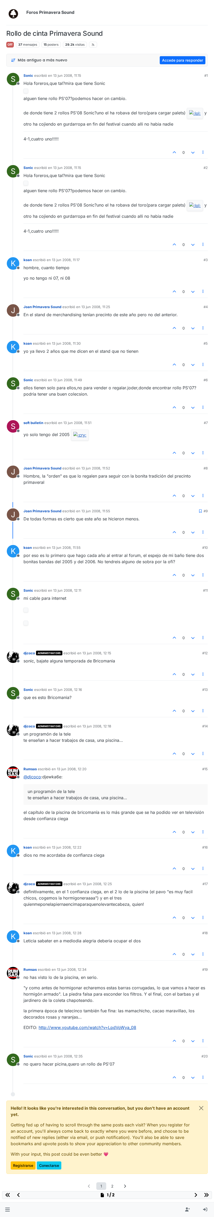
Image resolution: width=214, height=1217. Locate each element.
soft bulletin (33, 423)
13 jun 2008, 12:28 (66, 933)
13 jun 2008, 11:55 (95, 511)
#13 (205, 689)
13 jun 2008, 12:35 (68, 1056)
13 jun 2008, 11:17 (66, 260)
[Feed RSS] (93, 45)
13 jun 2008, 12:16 (67, 689)
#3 (206, 260)
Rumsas (30, 769)
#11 (205, 590)
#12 (205, 653)
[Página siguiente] (125, 1186)
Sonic (28, 75)
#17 (205, 884)
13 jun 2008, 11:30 (66, 343)
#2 (206, 168)
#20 (204, 1056)
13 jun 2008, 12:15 (96, 653)
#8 (206, 468)
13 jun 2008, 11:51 (77, 423)
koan (27, 260)
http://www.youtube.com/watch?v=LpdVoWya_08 (87, 1027)
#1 (206, 75)
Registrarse (23, 1165)
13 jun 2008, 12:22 (66, 847)
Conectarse (49, 1165)
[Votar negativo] (193, 152)
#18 (205, 933)
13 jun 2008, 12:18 (96, 726)
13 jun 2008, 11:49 (67, 380)
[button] (7, 1209)
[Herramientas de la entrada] (203, 152)
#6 (206, 380)
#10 (205, 547)
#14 (205, 726)
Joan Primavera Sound (42, 307)
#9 (206, 511)
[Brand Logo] (15, 12)
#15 (205, 769)
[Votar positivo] (174, 152)
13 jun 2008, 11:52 (95, 468)
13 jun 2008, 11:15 (67, 75)
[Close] (201, 1108)
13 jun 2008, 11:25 (95, 307)
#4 (206, 307)
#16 (205, 847)
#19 (205, 969)
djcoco (29, 653)
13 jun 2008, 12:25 (97, 884)
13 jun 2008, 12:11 (67, 590)
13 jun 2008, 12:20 (71, 769)
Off (10, 44)
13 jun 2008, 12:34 (71, 969)
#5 (206, 343)
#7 (206, 423)
